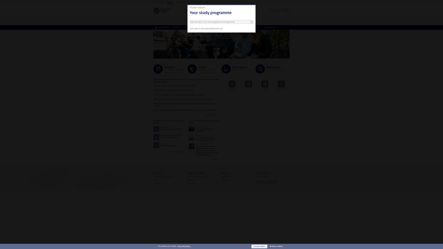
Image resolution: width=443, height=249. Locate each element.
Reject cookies (277, 246)
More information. (184, 246)
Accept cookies (259, 246)
